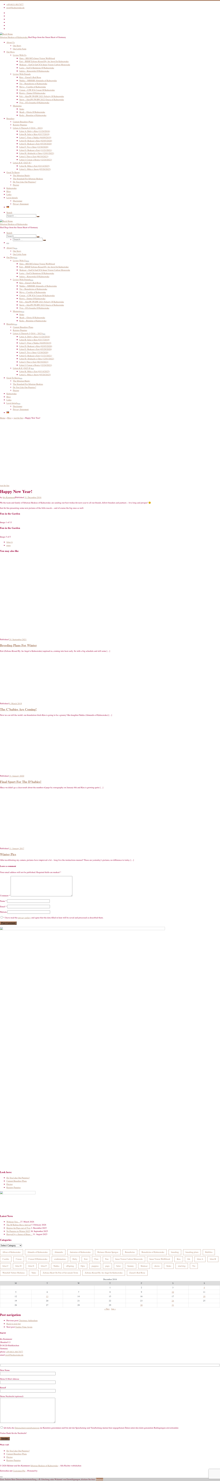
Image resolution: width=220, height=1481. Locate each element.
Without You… (13, 1221)
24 (173, 1300)
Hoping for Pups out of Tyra (18, 1227)
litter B (213, 1259)
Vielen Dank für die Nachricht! (13, 1433)
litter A (200, 1259)
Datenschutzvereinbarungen (27, 1427)
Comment (5, 895)
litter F (44, 1265)
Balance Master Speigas (107, 1252)
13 (47, 1296)
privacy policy (24, 917)
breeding (175, 1252)
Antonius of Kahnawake (80, 1252)
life (188, 1259)
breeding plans (192, 1252)
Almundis (58, 1252)
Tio (193, 1265)
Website (3, 911)
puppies (95, 1265)
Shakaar (144, 1265)
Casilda (5, 1259)
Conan (19, 1259)
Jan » (113, 1308)
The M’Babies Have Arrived (18, 1224)
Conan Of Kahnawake (37, 1259)
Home (2, 417)
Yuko (33, 1272)
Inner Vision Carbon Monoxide (129, 1259)
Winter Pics (8, 854)
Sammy (130, 1265)
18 (204, 1296)
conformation (60, 1259)
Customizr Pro (19, 1470)
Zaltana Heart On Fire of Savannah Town (60, 1272)
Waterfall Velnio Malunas (13, 1272)
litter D (18, 1265)
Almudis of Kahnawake (37, 1252)
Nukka (56, 1265)
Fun (107, 1259)
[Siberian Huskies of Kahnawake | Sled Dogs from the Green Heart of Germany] (6, 33)
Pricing (9, 1184)
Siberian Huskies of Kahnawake (44, 1465)
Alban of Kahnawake (11, 1252)
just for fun (18, 417)
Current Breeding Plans (16, 1180)
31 (173, 1305)
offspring (70, 1265)
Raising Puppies (13, 1187)
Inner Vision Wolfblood (159, 1259)
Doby (74, 1259)
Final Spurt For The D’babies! (20, 781)
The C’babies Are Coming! (18, 709)
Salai (118, 1265)
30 (141, 1305)
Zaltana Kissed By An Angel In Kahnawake (104, 1272)
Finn (96, 1259)
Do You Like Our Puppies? (18, 1177)
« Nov (107, 1308)
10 (173, 1292)
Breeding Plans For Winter (18, 645)
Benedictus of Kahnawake (153, 1252)
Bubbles (208, 1252)
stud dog (182, 1265)
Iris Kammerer (9, 497)
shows (157, 1265)
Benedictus (130, 1252)
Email (3, 906)
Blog (9, 417)
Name (3, 901)
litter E (31, 1265)
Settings (99, 1479)
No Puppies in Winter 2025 (18, 1231)
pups (107, 1265)
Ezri (86, 1259)
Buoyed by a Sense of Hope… (19, 1234)
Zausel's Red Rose (137, 1272)
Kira (179, 1259)
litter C (5, 1265)
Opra (83, 1265)
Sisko (168, 1265)
